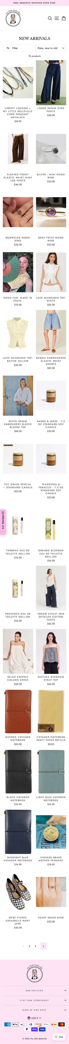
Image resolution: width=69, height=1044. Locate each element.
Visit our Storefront (34, 1000)
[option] (34, 3)
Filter (14, 48)
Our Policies (34, 990)
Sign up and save (34, 1010)
